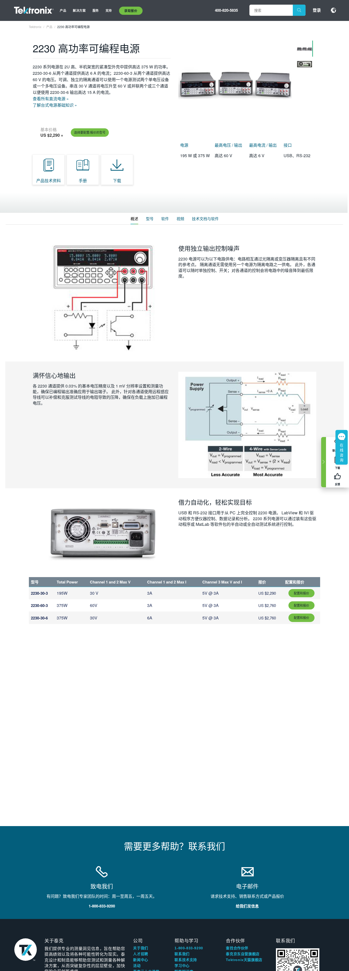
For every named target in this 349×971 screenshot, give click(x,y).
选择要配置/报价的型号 (90, 132)
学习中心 (182, 966)
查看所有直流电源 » (51, 99)
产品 (63, 10)
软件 (165, 218)
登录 (317, 10)
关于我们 (140, 948)
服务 (95, 10)
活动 (137, 966)
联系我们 (182, 954)
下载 (117, 180)
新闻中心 (140, 960)
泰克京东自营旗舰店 (242, 954)
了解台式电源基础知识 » (55, 105)
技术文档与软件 (205, 218)
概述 (134, 218)
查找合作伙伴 (237, 948)
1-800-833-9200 (189, 948)
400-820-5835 (226, 10)
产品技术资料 (48, 180)
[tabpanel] (235, 84)
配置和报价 (301, 593)
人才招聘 (140, 954)
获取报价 (130, 10)
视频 (180, 218)
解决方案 (79, 10)
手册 (83, 180)
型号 (150, 218)
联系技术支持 (186, 960)
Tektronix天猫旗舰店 (244, 960)
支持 (109, 10)
